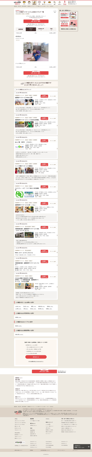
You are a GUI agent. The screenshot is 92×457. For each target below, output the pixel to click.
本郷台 (48, 308)
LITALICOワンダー (49, 443)
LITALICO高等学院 (64, 445)
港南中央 (41, 306)
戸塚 (25, 308)
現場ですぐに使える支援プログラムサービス (68, 426)
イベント (47, 418)
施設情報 (32, 418)
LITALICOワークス (33, 441)
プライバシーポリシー (61, 450)
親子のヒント (32, 423)
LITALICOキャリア (64, 441)
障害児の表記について (18, 450)
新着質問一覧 (32, 432)
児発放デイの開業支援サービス (66, 428)
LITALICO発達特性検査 (49, 445)
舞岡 (33, 306)
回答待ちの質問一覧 (33, 435)
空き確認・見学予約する (44, 96)
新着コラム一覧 (17, 426)
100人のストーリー (18, 430)
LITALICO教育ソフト (33, 445)
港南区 (18, 317)
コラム (16, 418)
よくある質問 (48, 424)
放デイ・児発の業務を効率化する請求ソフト (68, 420)
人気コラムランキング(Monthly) (20, 422)
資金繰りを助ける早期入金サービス (67, 430)
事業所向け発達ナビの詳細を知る (68, 29)
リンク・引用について (49, 426)
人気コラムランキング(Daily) (19, 424)
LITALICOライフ (64, 443)
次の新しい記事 (52, 32)
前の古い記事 (19, 32)
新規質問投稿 (32, 430)
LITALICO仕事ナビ (49, 441)
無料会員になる (36, 357)
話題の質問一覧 (32, 433)
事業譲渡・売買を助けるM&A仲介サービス (68, 431)
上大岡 (18, 308)
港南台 (49, 306)
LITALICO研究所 (48, 447)
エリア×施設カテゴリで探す (35, 420)
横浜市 (18, 326)
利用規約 (31, 450)
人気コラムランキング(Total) (19, 420)
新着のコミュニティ (18, 438)
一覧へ (35, 32)
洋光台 (33, 308)
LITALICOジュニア (33, 443)
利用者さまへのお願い (49, 429)
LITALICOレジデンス (33, 447)
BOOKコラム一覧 (18, 428)
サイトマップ (48, 433)
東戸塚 (40, 308)
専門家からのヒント (33, 425)
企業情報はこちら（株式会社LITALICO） (21, 445)
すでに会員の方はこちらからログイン (36, 361)
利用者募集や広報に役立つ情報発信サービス (68, 422)
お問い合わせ (48, 428)
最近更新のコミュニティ (19, 434)
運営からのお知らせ (49, 431)
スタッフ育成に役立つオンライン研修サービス (69, 424)
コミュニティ (17, 432)
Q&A (31, 428)
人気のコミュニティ (18, 436)
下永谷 (25, 306)
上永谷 (17, 306)
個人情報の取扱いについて (45, 450)
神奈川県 (19, 334)
